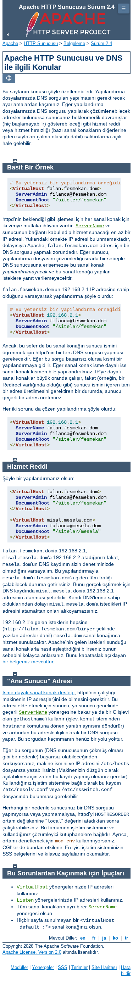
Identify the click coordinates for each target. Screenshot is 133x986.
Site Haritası (104, 967)
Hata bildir (126, 970)
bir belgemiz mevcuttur (27, 661)
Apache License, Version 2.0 (31, 952)
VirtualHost (32, 887)
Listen (25, 900)
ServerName (90, 226)
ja (104, 938)
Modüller (19, 967)
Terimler (79, 967)
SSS (62, 967)
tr (126, 938)
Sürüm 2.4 (101, 43)
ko (115, 938)
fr (94, 938)
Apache (10, 43)
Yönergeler (43, 967)
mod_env (65, 841)
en (83, 938)
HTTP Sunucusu (41, 43)
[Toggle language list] (8, 78)
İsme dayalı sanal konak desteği (38, 692)
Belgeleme (74, 43)
